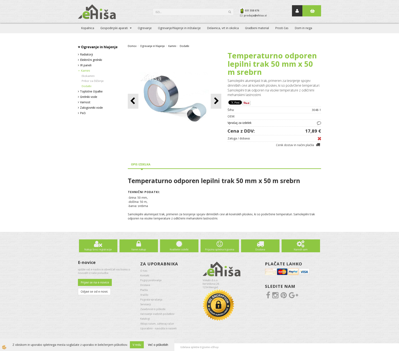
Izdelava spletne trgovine (195, 347)
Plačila (144, 290)
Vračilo (144, 295)
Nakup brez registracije (98, 249)
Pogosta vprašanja (151, 299)
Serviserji (145, 304)
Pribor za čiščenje (93, 81)
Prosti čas (281, 28)
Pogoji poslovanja (150, 280)
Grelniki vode (88, 97)
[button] (216, 101)
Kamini (85, 71)
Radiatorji (86, 54)
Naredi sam (301, 249)
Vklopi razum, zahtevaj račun (157, 323)
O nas (143, 270)
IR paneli (85, 65)
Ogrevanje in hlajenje (152, 46)
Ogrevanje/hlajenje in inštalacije (179, 28)
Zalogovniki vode (91, 108)
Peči (83, 113)
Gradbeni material (257, 28)
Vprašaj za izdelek (239, 123)
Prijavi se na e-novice (95, 282)
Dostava (260, 249)
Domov (132, 46)
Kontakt (144, 275)
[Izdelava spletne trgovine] (215, 347)
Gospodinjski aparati (114, 28)
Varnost (85, 102)
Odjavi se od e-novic (94, 291)
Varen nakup (138, 249)
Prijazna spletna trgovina (219, 249)
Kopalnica (87, 28)
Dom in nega (303, 28)
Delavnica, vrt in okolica (223, 28)
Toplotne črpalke (91, 91)
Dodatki (86, 86)
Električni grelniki (91, 60)
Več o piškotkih (158, 345)
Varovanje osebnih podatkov (157, 314)
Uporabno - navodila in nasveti (158, 328)
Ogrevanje (145, 28)
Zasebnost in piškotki (152, 309)
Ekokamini (88, 76)
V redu (137, 345)
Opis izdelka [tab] (140, 164)
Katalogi (145, 318)
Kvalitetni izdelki (179, 249)
